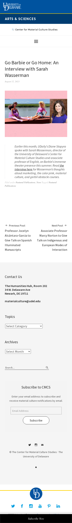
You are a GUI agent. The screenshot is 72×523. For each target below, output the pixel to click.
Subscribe (36, 420)
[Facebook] (22, 506)
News (38, 182)
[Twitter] (13, 506)
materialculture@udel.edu (23, 301)
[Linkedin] (58, 506)
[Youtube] (40, 506)
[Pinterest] (49, 506)
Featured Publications (25, 182)
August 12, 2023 (12, 81)
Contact (42, 446)
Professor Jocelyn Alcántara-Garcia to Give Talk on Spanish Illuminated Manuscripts (18, 237)
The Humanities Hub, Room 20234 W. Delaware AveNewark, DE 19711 (26, 289)
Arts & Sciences (20, 19)
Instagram (36, 446)
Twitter (30, 446)
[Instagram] (31, 506)
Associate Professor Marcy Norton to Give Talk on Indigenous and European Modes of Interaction (52, 237)
